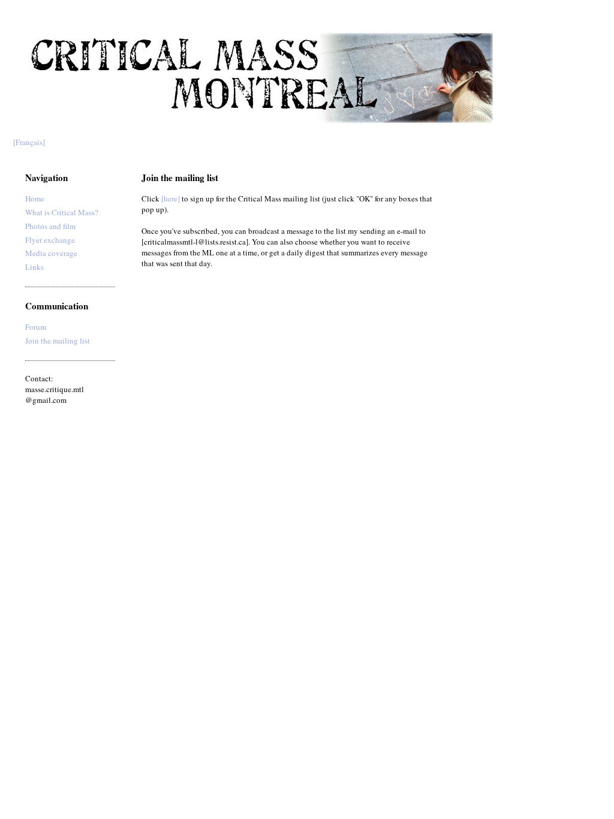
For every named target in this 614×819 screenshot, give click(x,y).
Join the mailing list (57, 340)
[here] (170, 198)
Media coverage (51, 253)
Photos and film (50, 226)
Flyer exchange (50, 239)
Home (34, 198)
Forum (35, 326)
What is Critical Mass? (61, 212)
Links (34, 266)
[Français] (29, 142)
